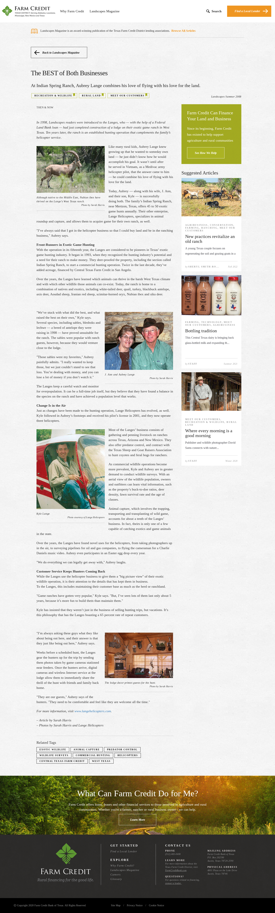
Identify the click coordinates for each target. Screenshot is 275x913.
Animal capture (87, 749)
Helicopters (127, 755)
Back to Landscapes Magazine (61, 52)
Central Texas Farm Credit (62, 761)
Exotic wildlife (52, 749)
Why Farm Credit (72, 11)
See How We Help (206, 152)
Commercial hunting (93, 755)
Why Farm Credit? (122, 865)
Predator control (122, 749)
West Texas (101, 761)
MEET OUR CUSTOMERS (127, 95)
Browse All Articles (183, 30)
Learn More (137, 819)
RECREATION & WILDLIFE (53, 95)
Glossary (116, 879)
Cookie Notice (156, 905)
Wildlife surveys (53, 755)
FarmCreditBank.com (176, 870)
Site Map (115, 905)
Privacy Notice (135, 905)
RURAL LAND (91, 95)
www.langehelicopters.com (92, 711)
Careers (115, 874)
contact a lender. (173, 883)
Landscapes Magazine (105, 11)
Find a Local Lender (247, 11)
